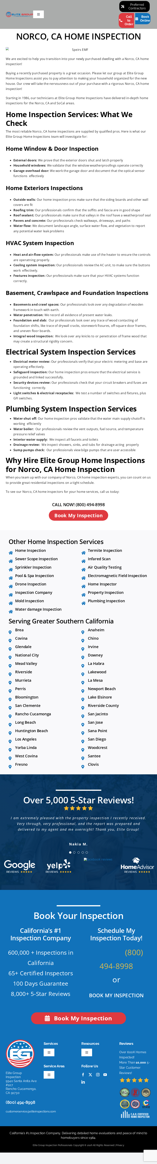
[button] (70, 852)
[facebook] (83, 1074)
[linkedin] (83, 1082)
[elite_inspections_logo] (19, 13)
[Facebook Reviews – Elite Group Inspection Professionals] (98, 859)
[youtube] (105, 1074)
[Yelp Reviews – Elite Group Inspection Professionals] (58, 859)
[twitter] (90, 1074)
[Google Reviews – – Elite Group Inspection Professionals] (19, 859)
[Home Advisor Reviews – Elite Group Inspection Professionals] (137, 859)
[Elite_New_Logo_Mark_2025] (20, 1041)
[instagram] (98, 1074)
